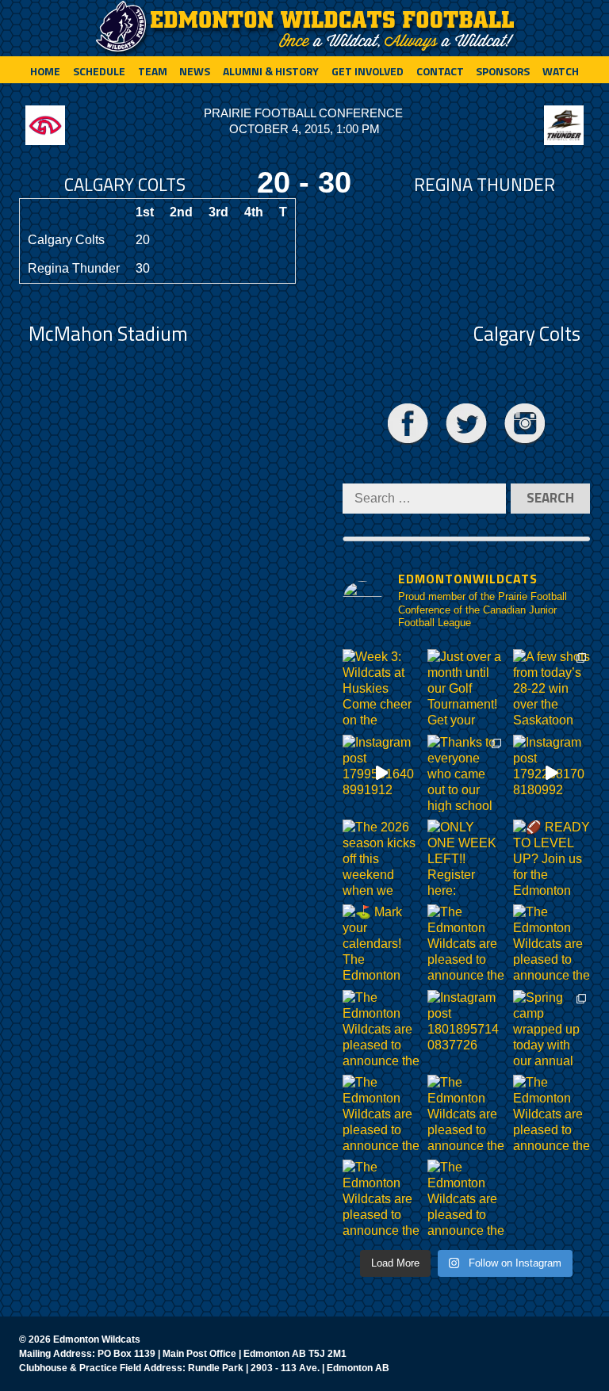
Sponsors (503, 71)
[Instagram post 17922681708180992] (551, 773)
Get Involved (367, 71)
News (194, 71)
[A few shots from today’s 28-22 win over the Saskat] (551, 687)
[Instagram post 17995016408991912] (381, 773)
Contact (440, 71)
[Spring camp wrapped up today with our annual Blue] (551, 1028)
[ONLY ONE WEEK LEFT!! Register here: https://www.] (465, 858)
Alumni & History (271, 71)
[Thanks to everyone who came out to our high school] (465, 773)
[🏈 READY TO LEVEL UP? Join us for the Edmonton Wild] (551, 858)
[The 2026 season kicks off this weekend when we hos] (381, 858)
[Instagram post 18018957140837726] (465, 1028)
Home (45, 71)
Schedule (99, 71)
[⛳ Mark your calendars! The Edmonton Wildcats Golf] (381, 942)
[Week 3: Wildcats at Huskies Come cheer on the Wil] (381, 687)
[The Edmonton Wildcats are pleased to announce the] (465, 942)
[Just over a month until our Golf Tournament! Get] (465, 687)
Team (152, 71)
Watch (560, 71)
